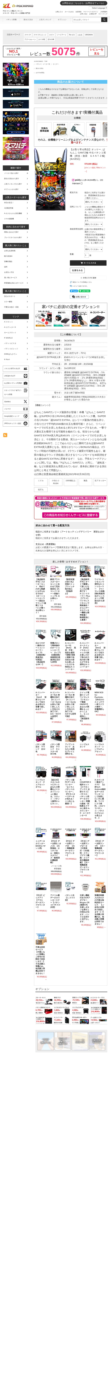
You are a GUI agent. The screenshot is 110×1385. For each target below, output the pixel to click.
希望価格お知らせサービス (13, 283)
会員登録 (78, 11)
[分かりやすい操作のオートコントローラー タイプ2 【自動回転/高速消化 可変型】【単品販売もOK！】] (41, 635)
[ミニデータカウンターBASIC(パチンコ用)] (41, 833)
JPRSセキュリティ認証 (12, 423)
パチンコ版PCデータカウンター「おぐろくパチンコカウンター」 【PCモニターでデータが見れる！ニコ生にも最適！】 (70, 792)
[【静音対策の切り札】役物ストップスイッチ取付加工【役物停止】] (70, 571)
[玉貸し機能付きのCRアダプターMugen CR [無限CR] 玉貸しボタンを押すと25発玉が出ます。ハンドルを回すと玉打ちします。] (85, 887)
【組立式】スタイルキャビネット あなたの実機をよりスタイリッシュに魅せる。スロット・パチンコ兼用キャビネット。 (56, 792)
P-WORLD (8, 338)
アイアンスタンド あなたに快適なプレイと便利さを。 (69, 749)
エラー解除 (8, 302)
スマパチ (28, 35)
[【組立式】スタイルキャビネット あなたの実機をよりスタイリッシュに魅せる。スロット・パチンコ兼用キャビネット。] (56, 771)
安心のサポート (9, 296)
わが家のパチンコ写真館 (13, 383)
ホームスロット (10, 333)
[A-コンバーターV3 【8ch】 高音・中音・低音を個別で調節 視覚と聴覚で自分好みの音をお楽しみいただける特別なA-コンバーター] (70, 635)
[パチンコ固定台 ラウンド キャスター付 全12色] (56, 736)
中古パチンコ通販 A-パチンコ (12, 11)
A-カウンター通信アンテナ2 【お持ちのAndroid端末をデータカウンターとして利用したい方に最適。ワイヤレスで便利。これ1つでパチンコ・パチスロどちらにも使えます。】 (100, 799)
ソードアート (61, 35)
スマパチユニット (40, 35)
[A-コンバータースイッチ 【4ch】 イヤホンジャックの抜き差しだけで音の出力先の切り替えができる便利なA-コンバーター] (85, 635)
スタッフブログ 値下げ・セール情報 (13, 392)
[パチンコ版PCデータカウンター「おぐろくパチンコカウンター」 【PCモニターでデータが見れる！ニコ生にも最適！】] (70, 771)
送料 (5, 267)
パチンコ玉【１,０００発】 (70, 897)
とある (80, 35)
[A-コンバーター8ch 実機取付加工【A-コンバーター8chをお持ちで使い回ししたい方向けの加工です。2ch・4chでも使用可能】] (56, 684)
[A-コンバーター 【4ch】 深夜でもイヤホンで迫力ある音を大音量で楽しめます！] (41, 684)
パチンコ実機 (11, 20)
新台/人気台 (28, 20)
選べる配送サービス (62, 1041)
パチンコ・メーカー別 (43, 64)
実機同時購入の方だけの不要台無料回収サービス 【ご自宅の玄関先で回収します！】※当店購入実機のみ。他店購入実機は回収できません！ (99, 909)
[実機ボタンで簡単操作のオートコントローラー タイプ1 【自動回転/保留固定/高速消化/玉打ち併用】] (56, 635)
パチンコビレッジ (11, 349)
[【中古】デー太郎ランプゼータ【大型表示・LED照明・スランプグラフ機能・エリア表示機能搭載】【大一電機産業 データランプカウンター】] (85, 833)
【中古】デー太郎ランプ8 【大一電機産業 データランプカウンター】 (100, 848)
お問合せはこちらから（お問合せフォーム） (83, 3)
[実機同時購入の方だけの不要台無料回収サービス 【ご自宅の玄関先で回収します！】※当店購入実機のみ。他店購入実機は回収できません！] (100, 887)
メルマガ (7, 409)
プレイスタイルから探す (13, 237)
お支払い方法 (79, 1041)
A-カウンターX (10, 327)
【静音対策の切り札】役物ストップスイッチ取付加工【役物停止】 (69, 586)
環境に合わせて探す (11, 232)
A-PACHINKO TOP (40, 61)
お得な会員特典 (9, 251)
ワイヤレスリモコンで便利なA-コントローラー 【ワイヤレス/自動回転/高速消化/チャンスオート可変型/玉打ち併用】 (99, 591)
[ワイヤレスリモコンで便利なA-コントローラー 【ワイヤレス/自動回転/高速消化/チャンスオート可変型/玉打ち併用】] (100, 571)
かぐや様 (41, 39)
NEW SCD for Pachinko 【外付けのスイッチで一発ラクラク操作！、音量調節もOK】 (100, 702)
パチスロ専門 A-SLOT (12, 369)
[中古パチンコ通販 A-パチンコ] (18, 7)
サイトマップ (102, 14)
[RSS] (5, 436)
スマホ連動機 (9, 219)
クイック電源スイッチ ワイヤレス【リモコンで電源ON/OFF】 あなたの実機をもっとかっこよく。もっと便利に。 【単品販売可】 (85, 706)
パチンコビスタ (10, 343)
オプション (62, 20)
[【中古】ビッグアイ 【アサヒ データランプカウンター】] (41, 887)
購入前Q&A (8, 256)
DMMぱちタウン (10, 354)
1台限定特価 (8, 208)
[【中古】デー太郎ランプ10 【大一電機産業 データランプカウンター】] (70, 833)
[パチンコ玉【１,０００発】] (70, 887)
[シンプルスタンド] (85, 736)
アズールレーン (30, 39)
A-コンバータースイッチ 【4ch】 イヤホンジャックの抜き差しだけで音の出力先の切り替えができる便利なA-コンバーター (85, 655)
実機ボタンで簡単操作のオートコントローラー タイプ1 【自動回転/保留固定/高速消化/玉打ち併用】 (55, 652)
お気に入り (59, 11)
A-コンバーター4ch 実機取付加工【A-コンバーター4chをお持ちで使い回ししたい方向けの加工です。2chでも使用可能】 (70, 704)
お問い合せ (83, 14)
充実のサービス (46, 1041)
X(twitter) (7, 402)
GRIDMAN (89, 35)
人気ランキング (45, 20)
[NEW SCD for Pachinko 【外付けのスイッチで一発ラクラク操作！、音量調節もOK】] (100, 684)
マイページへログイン (90, 11)
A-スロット (8, 322)
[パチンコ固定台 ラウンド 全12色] (41, 736)
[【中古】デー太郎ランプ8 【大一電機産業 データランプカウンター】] (100, 833)
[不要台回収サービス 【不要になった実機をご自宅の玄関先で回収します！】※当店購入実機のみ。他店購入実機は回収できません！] (41, 939)
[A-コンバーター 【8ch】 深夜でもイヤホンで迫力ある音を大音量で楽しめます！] (100, 635)
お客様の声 (93, 14)
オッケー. (56, 64)
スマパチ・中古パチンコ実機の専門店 (16, 13)
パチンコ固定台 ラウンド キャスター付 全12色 (55, 749)
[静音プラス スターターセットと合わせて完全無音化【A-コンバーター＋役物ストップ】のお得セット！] (56, 571)
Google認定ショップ (11, 416)
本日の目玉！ (9, 203)
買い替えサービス (10, 278)
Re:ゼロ (72, 35)
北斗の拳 (51, 39)
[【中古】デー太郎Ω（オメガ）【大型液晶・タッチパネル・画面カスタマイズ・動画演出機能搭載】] (56, 833)
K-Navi (7, 359)
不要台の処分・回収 (11, 307)
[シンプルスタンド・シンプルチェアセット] (100, 736)
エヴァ (51, 35)
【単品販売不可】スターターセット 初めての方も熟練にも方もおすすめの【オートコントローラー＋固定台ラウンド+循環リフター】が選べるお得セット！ (41, 596)
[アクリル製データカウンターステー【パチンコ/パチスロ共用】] (56, 887)
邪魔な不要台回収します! (97, 1041)
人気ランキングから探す (13, 184)
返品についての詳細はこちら (82, 282)
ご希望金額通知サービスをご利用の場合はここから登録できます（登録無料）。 (70, 515)
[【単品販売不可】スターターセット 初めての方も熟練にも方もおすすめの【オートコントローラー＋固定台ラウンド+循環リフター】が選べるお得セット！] (41, 571)
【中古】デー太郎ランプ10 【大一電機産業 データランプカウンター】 (70, 848)
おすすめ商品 (40, 72)
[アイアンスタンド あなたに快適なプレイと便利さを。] (70, 736)
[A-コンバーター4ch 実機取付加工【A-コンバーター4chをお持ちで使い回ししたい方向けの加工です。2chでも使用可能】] (70, 684)
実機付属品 (8, 261)
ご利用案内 (103, 11)
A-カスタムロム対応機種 (13, 213)
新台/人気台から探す (11, 179)
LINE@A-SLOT (9, 376)
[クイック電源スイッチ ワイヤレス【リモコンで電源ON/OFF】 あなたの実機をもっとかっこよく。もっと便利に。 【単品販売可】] (85, 684)
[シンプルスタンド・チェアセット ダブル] (41, 771)
